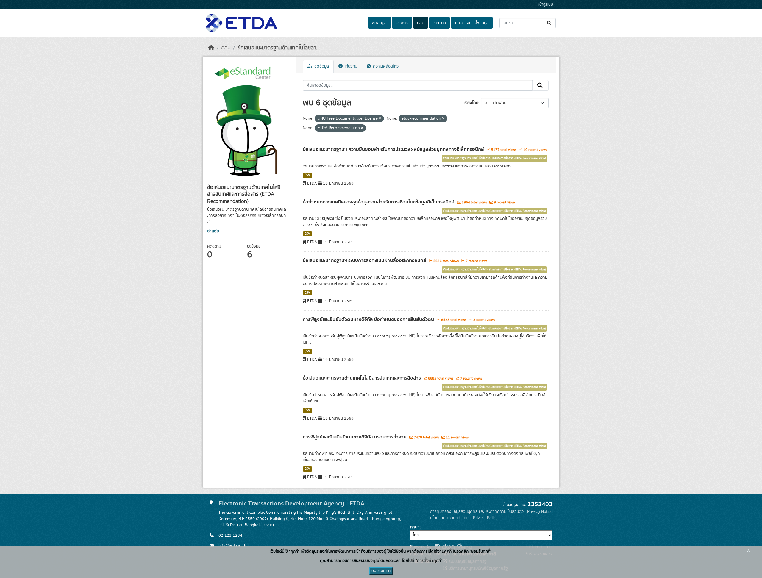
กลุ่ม (420, 23)
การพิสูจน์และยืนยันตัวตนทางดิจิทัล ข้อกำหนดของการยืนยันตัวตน (369, 319)
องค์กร (402, 23)
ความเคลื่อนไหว (385, 66)
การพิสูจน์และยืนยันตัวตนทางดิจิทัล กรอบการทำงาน (355, 437)
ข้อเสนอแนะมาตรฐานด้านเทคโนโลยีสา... (279, 48)
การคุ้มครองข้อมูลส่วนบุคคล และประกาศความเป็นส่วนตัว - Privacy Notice (491, 512)
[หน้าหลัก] (211, 48)
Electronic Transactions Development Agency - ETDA (291, 503)
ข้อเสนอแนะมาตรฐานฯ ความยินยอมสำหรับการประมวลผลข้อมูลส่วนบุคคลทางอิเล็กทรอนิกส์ (394, 149)
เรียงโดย (471, 103)
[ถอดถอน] (380, 118)
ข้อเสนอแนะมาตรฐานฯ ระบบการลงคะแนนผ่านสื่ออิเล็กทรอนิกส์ (365, 260)
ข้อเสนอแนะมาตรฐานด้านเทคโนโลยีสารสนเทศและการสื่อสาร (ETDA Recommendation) (494, 158)
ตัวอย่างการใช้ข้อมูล (472, 23)
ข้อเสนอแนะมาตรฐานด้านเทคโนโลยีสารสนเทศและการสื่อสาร (362, 378)
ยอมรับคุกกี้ (381, 571)
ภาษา (415, 527)
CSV (307, 175)
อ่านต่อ (213, 231)
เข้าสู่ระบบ (545, 4)
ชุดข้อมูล (379, 23)
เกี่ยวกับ (439, 23)
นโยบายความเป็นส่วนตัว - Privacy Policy (464, 518)
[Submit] (549, 23)
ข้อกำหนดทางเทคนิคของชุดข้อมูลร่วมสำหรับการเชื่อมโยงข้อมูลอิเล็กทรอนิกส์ (379, 202)
